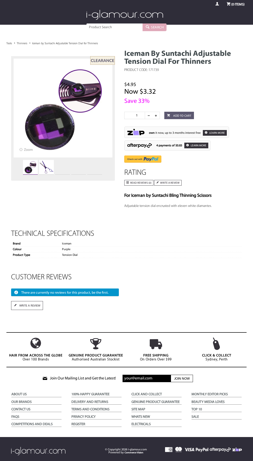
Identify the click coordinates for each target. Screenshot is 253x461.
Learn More (217, 133)
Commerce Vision (134, 452)
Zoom (28, 150)
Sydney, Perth (216, 357)
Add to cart (181, 115)
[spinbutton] (136, 115)
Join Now (182, 379)
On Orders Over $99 (156, 357)
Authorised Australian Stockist (96, 357)
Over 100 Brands (36, 357)
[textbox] (114, 27)
